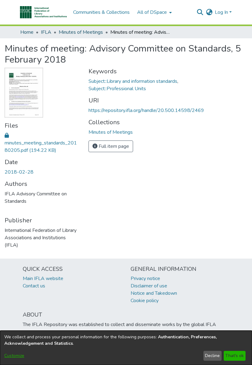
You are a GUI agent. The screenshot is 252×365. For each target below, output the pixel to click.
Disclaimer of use (149, 285)
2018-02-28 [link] (19, 172)
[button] (43, 12)
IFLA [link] (46, 32)
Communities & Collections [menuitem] (101, 12)
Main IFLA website (43, 278)
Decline (212, 356)
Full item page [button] (113, 146)
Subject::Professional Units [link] (117, 88)
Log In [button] (222, 12)
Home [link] (26, 32)
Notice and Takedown (154, 293)
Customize (14, 356)
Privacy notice (145, 278)
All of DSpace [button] (152, 12)
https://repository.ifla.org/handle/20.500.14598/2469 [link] (146, 110)
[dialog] (126, 348)
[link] (41, 143)
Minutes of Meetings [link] (81, 32)
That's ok (234, 356)
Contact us (34, 285)
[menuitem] (154, 12)
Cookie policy (145, 300)
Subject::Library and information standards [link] (133, 81)
